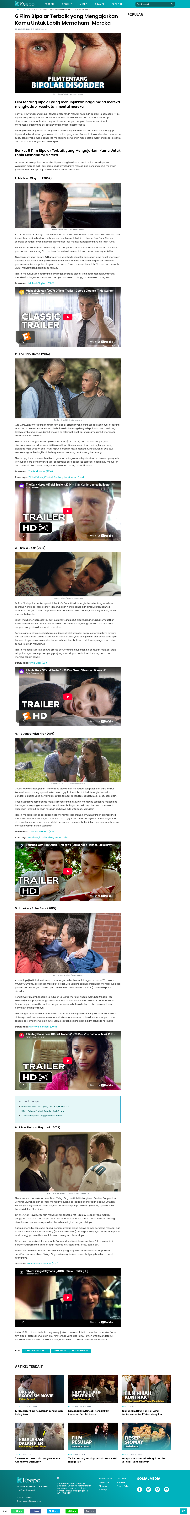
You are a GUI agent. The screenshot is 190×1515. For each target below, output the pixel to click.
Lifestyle (49, 4)
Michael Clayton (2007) (41, 283)
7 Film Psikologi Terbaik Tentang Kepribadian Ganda (56, 477)
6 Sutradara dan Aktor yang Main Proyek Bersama (45, 1106)
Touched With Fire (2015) (41, 831)
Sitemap (103, 1489)
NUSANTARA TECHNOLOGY (35, 1486)
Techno (67, 4)
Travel (99, 4)
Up (183, 1511)
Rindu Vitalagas (40, 29)
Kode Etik (121, 1482)
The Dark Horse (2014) (40, 471)
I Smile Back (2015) (38, 662)
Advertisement (105, 1478)
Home (17, 9)
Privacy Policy (123, 1486)
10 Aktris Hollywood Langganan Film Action (41, 1115)
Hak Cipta (121, 1478)
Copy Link (90, 1510)
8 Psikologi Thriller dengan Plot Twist (48, 837)
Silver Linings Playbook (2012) (42, 1263)
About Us (103, 1486)
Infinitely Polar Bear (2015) (42, 1026)
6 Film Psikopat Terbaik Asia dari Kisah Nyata (42, 1111)
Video (84, 4)
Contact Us (104, 1482)
